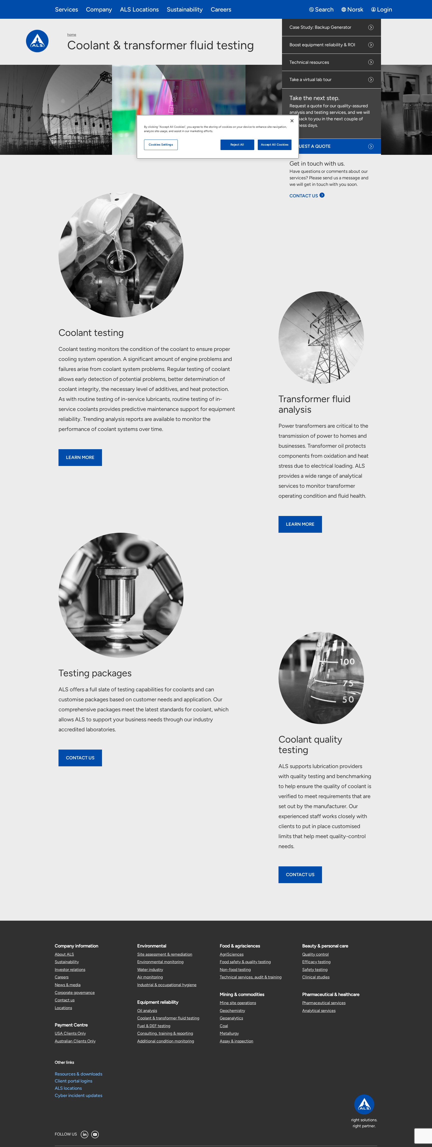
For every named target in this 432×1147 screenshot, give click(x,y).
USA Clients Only (70, 1033)
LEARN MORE (300, 524)
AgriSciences (232, 954)
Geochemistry (232, 1010)
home (71, 35)
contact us (300, 874)
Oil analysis (147, 1010)
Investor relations (70, 969)
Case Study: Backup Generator (320, 27)
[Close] (292, 120)
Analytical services (319, 1010)
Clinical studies (316, 977)
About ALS (64, 954)
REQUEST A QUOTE (310, 146)
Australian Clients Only (75, 1041)
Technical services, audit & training (251, 977)
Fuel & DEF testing (153, 1025)
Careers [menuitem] (221, 9)
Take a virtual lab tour (311, 79)
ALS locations (68, 1088)
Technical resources (309, 62)
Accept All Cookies (274, 144)
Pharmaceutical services (324, 1002)
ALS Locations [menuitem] (139, 9)
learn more (80, 457)
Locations (63, 1007)
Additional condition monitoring (165, 1041)
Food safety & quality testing (245, 961)
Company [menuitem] (99, 9)
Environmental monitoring (160, 961)
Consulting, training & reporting (165, 1033)
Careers (61, 977)
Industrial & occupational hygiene (166, 984)
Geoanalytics (231, 1018)
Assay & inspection (236, 1041)
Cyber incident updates (78, 1095)
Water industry (150, 969)
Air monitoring (150, 977)
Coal (224, 1025)
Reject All (237, 144)
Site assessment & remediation (164, 954)
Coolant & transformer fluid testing (168, 1018)
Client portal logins (73, 1081)
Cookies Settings (161, 144)
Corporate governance (75, 992)
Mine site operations (238, 1002)
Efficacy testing (316, 961)
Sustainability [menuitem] (185, 9)
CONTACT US (304, 196)
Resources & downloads (78, 1074)
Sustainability (67, 961)
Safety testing (315, 969)
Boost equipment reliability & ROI (322, 45)
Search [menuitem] (324, 9)
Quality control (315, 954)
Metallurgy (229, 1033)
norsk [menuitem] (355, 9)
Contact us (64, 1000)
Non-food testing (235, 969)
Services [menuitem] (66, 9)
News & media (67, 984)
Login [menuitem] (384, 9)
